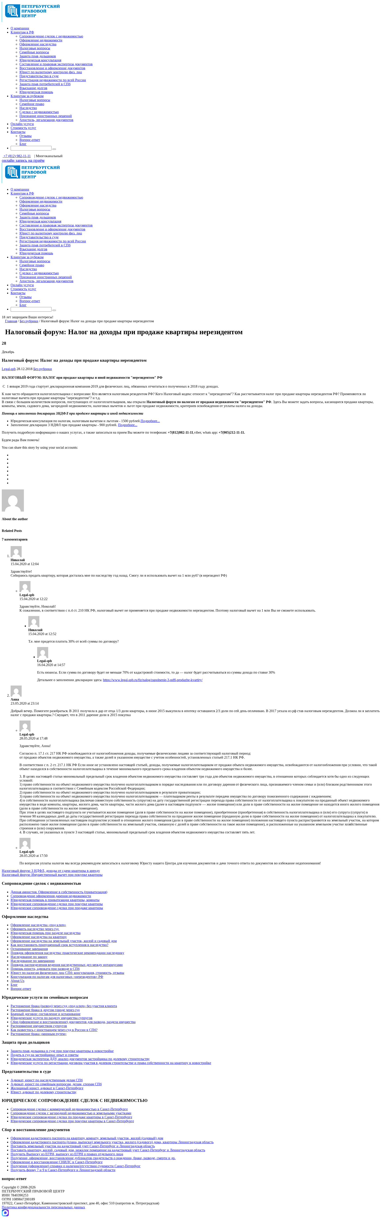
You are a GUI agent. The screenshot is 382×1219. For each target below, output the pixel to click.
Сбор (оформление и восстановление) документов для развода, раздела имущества (73, 1022)
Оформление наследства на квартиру (39, 937)
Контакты (18, 132)
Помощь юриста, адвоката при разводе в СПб (45, 969)
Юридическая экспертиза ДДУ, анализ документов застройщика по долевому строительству (80, 1059)
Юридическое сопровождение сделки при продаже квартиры (57, 908)
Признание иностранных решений (45, 116)
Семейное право (31, 104)
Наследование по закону (29, 957)
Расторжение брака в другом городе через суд (45, 1010)
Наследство (28, 108)
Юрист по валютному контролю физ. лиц (50, 72)
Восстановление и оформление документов (52, 68)
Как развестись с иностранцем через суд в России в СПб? (54, 1030)
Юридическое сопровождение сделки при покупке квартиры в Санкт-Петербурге (72, 1121)
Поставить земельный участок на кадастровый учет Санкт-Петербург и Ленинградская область (83, 1146)
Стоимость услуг (23, 128)
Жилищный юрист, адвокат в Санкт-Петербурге (47, 1088)
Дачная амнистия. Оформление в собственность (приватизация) (59, 892)
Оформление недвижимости (40, 40)
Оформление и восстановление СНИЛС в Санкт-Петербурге (57, 1162)
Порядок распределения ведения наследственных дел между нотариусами (67, 965)
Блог (23, 144)
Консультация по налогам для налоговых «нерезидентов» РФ (57, 977)
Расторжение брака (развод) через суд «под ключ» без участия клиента (64, 1006)
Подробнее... (150, 421)
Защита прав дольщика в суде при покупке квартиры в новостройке (62, 1051)
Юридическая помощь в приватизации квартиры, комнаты (55, 900)
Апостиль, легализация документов (46, 120)
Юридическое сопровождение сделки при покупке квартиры (57, 904)
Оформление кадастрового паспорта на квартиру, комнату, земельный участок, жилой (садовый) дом (87, 1138)
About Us (17, 981)
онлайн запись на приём (23, 160)
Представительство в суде (39, 76)
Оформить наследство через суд (35, 929)
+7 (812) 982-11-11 (17, 156)
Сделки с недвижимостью (39, 112)
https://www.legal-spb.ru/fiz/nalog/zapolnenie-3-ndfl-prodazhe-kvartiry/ (152, 680)
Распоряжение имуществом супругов (39, 1026)
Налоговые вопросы (34, 48)
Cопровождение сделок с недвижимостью (51, 36)
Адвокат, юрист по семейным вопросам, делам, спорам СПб (56, 1084)
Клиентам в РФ (22, 32)
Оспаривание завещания (29, 949)
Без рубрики (29, 321)
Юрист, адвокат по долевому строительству (43, 1092)
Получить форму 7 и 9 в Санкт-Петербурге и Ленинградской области (63, 1170)
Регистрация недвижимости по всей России (52, 80)
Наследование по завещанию (33, 961)
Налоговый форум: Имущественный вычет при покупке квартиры (52, 875)
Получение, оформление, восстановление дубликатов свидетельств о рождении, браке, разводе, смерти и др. (93, 1158)
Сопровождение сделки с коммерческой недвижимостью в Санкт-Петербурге (69, 1109)
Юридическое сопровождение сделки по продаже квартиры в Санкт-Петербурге (71, 1117)
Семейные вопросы (34, 52)
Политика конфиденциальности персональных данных (43, 1207)
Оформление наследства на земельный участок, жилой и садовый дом (64, 941)
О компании (20, 28)
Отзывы (25, 136)
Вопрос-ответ (29, 140)
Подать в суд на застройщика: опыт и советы (44, 1055)
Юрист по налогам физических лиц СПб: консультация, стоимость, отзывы (67, 973)
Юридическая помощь (36, 92)
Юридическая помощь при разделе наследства (45, 933)
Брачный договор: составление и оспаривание (45, 1014)
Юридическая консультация (40, 60)
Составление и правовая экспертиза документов (56, 64)
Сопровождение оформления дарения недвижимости (51, 896)
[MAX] (5, 1215)
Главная (11, 321)
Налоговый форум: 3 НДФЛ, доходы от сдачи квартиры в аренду (51, 871)
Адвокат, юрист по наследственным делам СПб (47, 1080)
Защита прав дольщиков (37, 56)
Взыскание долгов (33, 88)
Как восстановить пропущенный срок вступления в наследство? (59, 945)
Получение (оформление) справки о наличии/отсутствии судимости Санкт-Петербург (76, 1166)
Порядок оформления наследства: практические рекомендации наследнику (67, 953)
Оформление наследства (37, 44)
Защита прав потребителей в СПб (45, 84)
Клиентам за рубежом (27, 96)
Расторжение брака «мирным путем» (39, 1034)
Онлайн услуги (22, 124)
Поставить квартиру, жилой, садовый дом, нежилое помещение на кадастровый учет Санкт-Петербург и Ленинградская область (108, 1150)
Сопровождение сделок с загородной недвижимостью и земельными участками (71, 1113)
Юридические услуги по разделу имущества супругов (51, 1018)
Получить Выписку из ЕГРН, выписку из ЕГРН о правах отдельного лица (67, 1154)
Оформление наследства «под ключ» (38, 925)
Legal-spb (9, 369)
